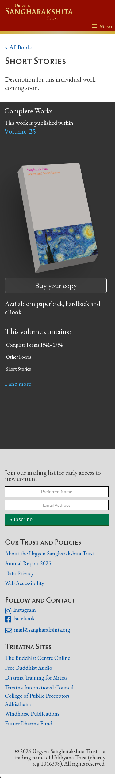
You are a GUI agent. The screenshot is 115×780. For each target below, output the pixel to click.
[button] (102, 26)
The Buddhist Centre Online (37, 657)
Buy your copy (56, 285)
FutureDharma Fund (28, 723)
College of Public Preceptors (37, 696)
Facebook (20, 619)
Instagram (20, 611)
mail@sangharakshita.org (37, 630)
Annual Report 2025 (28, 563)
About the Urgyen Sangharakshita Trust (49, 553)
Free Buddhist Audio (28, 667)
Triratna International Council (39, 687)
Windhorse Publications (32, 713)
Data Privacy (19, 573)
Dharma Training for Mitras (36, 677)
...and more (18, 384)
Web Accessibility (24, 583)
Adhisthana (18, 704)
